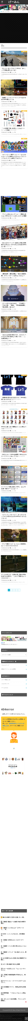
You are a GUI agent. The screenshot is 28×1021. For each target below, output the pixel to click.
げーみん (14, 1)
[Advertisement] (14, 28)
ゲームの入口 (4, 687)
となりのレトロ (5, 683)
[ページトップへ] (26, 1018)
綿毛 (2, 642)
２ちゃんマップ (5, 665)
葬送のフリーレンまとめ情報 (8, 669)
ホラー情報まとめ (5, 679)
